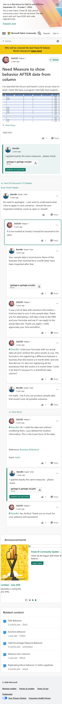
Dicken (22, 635)
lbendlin (15, 148)
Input (17, 457)
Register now (9, 23)
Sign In (55, 33)
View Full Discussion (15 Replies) (18, 183)
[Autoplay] (26, 600)
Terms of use (42, 688)
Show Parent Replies (9, 187)
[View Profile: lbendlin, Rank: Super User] (6, 196)
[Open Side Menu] (4, 33)
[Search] (39, 33)
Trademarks (7, 694)
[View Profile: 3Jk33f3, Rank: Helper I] (6, 59)
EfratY (25, 624)
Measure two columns (19, 653)
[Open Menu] (58, 41)
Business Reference (29, 449)
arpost (25, 668)
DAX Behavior (15, 620)
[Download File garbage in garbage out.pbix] (35, 163)
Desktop (8, 41)
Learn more (36, 50)
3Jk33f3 (14, 58)
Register (46, 33)
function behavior (17, 631)
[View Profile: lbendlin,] (8, 150)
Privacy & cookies (26, 688)
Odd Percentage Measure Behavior (25, 642)
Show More (10, 125)
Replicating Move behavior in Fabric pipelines (30, 665)
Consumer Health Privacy (40, 698)
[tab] (29, 600)
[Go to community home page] (22, 33)
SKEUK (22, 657)
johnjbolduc (27, 646)
